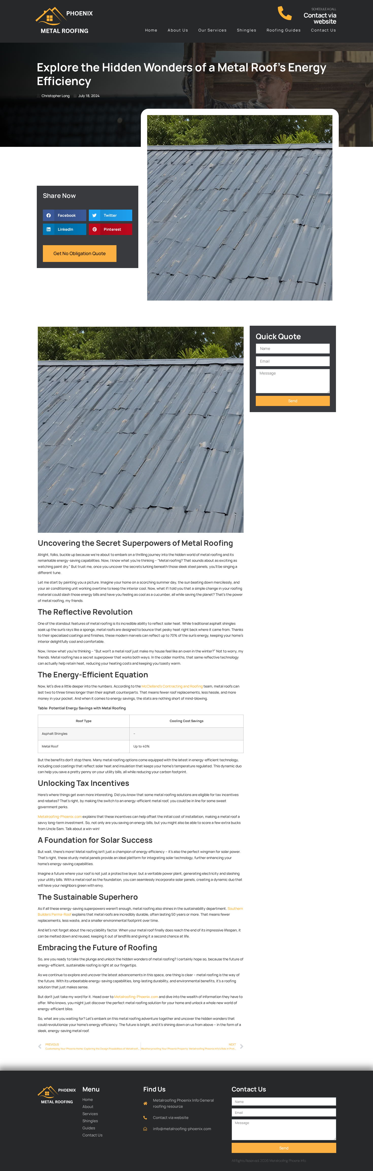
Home (151, 30)
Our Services (212, 30)
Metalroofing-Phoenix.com (60, 816)
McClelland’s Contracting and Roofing (172, 686)
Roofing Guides (284, 30)
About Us (178, 30)
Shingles (247, 30)
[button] (64, 215)
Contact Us (323, 30)
